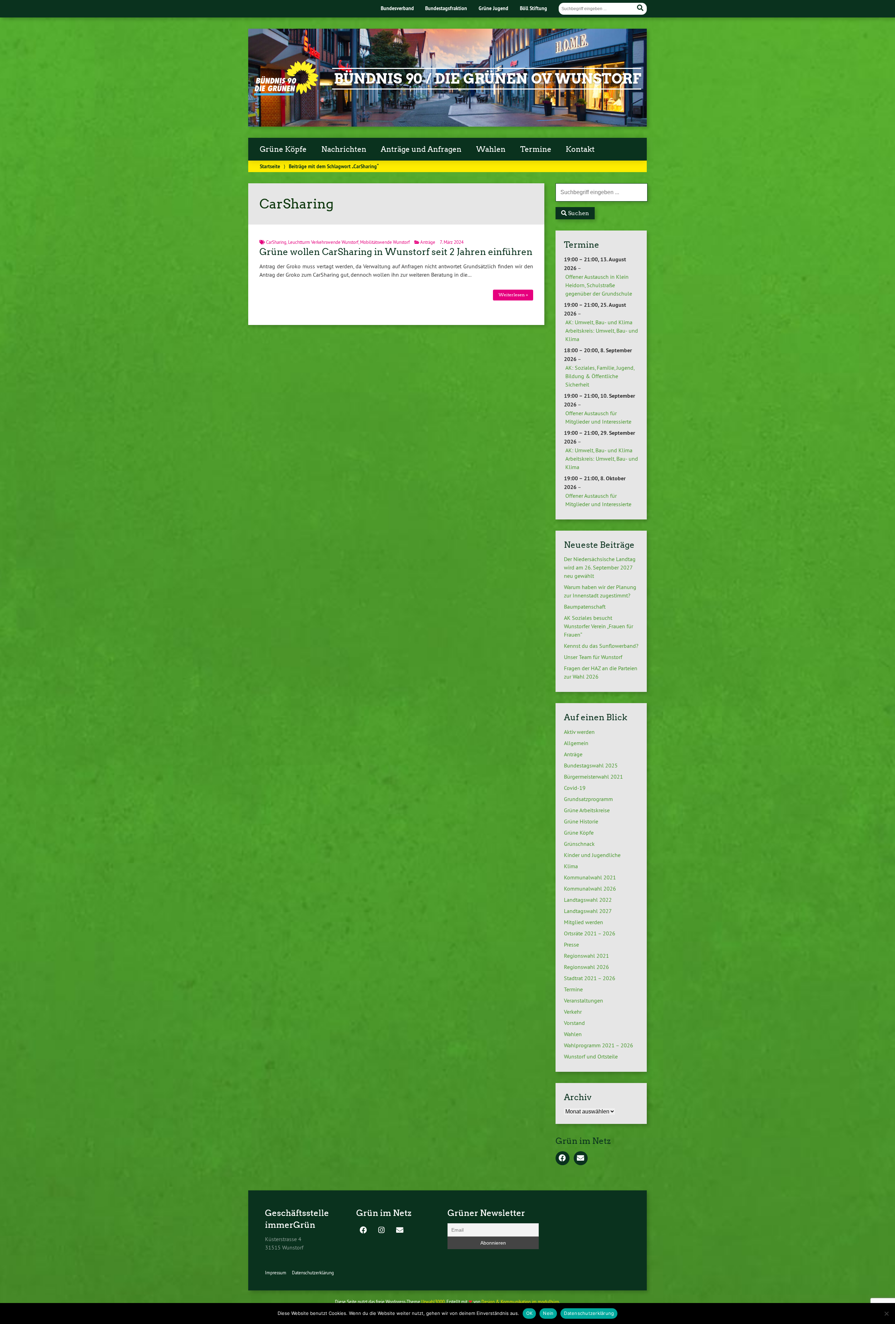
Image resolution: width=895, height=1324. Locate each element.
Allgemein (576, 742)
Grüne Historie (581, 821)
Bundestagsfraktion (446, 8)
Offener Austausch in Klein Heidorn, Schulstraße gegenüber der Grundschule (598, 285)
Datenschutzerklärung (313, 1272)
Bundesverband (397, 8)
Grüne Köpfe (283, 149)
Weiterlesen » (513, 294)
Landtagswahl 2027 (588, 910)
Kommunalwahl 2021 (590, 877)
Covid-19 (575, 787)
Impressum (275, 1272)
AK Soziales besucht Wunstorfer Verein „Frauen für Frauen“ (598, 626)
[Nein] (886, 1313)
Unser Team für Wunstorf (593, 656)
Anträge (427, 242)
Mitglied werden (583, 922)
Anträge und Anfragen (421, 149)
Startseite (270, 166)
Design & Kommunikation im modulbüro (520, 1301)
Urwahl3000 (433, 1301)
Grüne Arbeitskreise (587, 810)
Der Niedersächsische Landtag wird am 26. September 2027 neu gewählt (600, 567)
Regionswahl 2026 (586, 966)
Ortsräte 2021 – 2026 (589, 933)
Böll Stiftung (533, 8)
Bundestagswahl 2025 (591, 765)
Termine (535, 149)
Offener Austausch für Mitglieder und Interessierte (598, 417)
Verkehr (573, 1011)
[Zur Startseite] (286, 93)
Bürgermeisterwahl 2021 (593, 776)
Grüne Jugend (493, 8)
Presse (571, 944)
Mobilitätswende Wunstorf (385, 242)
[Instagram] (381, 1230)
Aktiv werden (579, 731)
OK (529, 1313)
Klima (571, 866)
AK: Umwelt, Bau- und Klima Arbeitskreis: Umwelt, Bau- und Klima (601, 330)
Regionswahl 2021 (586, 955)
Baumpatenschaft (585, 606)
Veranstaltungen (583, 1000)
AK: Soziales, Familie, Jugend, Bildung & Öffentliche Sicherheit (599, 376)
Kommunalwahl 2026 (590, 888)
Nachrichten (343, 149)
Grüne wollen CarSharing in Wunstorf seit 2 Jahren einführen (395, 251)
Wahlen (491, 149)
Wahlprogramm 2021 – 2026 (598, 1045)
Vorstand (574, 1022)
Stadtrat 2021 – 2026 (589, 978)
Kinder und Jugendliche (592, 854)
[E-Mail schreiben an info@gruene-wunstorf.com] (581, 1158)
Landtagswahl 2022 (588, 899)
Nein (548, 1313)
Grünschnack (579, 843)
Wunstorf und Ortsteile (591, 1056)
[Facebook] (563, 1158)
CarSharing (276, 242)
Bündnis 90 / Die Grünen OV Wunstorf (487, 78)
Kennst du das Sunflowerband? (601, 645)
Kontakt (580, 149)
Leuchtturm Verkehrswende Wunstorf (323, 242)
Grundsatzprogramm (588, 798)
